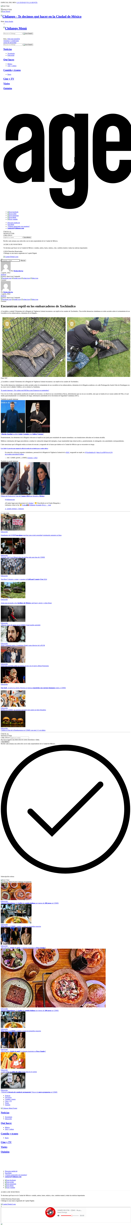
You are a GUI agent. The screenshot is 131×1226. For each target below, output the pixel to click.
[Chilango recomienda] (16, 899)
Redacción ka (18, 271)
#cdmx (31, 503)
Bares (9, 74)
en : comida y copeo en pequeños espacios (21, 926)
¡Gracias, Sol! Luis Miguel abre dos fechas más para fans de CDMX (23, 557)
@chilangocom (10, 499)
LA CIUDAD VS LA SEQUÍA (27, 2)
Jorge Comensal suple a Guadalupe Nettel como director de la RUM (23, 645)
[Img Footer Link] (7, 1168)
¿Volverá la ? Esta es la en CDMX (29, 1092)
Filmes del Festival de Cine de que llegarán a (22, 496)
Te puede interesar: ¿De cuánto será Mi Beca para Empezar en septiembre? (25, 390)
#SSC (68, 452)
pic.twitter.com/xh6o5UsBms (14, 454)
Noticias (7, 49)
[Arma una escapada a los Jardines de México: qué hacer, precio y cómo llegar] (13, 598)
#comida (38, 505)
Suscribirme (27, 237)
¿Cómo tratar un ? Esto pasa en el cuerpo (19, 1072)
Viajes (6, 83)
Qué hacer (8, 59)
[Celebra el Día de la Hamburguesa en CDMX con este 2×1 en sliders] (13, 726)
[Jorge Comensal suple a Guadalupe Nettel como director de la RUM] (13, 642)
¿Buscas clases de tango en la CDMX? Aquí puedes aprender (20, 625)
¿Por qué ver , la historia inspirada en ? (23, 948)
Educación (10, 55)
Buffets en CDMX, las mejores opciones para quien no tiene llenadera (23, 710)
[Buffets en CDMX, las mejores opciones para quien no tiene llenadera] (13, 706)
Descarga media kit (13, 223)
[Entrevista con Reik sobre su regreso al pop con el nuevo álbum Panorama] (13, 662)
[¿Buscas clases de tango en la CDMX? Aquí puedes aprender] (13, 621)
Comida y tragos (12, 70)
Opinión (7, 88)
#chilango (32, 505)
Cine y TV (8, 78)
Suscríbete (10, 224)
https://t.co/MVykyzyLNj (104, 452)
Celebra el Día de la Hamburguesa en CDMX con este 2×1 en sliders (23, 730)
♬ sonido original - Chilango (14, 509)
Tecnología (11, 53)
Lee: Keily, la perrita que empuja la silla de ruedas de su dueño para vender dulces (24, 448)
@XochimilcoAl (90, 452)
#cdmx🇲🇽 (25, 505)
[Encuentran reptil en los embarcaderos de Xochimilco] (13, 1027)
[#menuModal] (1, 8)
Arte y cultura (11, 66)
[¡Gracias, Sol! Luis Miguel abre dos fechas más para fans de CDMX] (13, 553)
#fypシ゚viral (46, 505)
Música (9, 64)
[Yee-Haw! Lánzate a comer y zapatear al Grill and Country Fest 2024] (13, 574)
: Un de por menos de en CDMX (30, 903)
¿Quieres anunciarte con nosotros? (18, 226)
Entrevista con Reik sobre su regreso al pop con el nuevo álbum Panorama (25, 666)
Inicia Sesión (9, 21)
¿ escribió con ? (22, 434)
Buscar (23, 260)
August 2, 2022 (32, 458)
